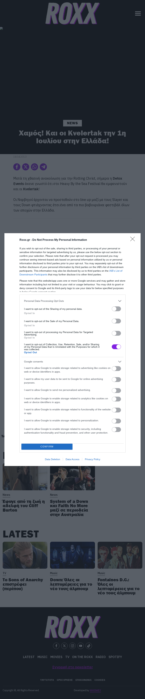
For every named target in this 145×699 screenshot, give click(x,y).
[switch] (116, 308)
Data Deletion (52, 459)
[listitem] (72, 301)
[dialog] (72, 349)
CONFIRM (47, 446)
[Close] (133, 240)
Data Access (72, 459)
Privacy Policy (92, 459)
